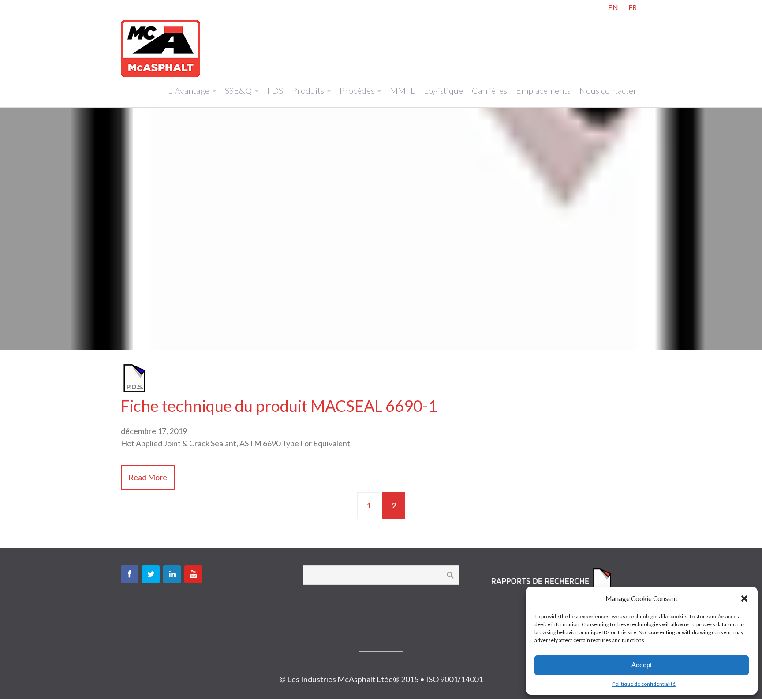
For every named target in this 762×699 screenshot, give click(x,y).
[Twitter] (151, 574)
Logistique (443, 90)
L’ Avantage (188, 90)
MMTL (402, 90)
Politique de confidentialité (644, 683)
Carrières (489, 90)
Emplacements (543, 90)
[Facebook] (129, 574)
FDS (275, 90)
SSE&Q (238, 90)
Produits (308, 90)
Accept (641, 665)
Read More (147, 477)
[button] (744, 598)
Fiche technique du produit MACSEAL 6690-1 (279, 405)
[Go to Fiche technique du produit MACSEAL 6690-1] (134, 390)
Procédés (357, 90)
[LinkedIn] (172, 574)
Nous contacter (608, 90)
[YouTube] (193, 574)
